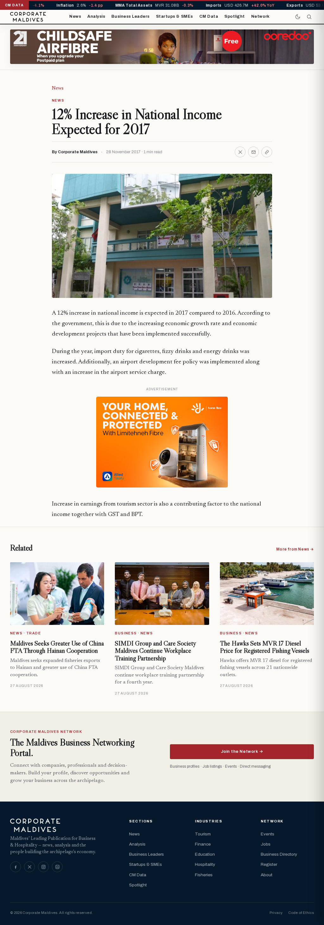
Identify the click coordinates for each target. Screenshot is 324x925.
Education (205, 854)
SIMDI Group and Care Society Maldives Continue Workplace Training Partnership (155, 650)
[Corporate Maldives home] (28, 17)
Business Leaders (130, 16)
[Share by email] (253, 152)
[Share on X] (240, 152)
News (75, 16)
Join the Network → (242, 751)
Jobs (266, 844)
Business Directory (279, 854)
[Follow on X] (29, 866)
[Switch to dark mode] (297, 17)
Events (267, 834)
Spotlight (234, 16)
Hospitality (205, 864)
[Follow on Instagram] (43, 866)
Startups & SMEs (174, 16)
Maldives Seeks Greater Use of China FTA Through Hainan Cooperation (57, 647)
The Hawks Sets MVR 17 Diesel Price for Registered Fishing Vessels (264, 647)
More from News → (295, 549)
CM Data (208, 16)
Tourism (203, 834)
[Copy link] (266, 152)
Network (260, 16)
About (266, 874)
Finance (203, 844)
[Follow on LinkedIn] (57, 866)
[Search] (309, 17)
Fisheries (204, 874)
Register (269, 864)
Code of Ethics (301, 913)
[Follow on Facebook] (15, 866)
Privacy (276, 913)
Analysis (96, 16)
